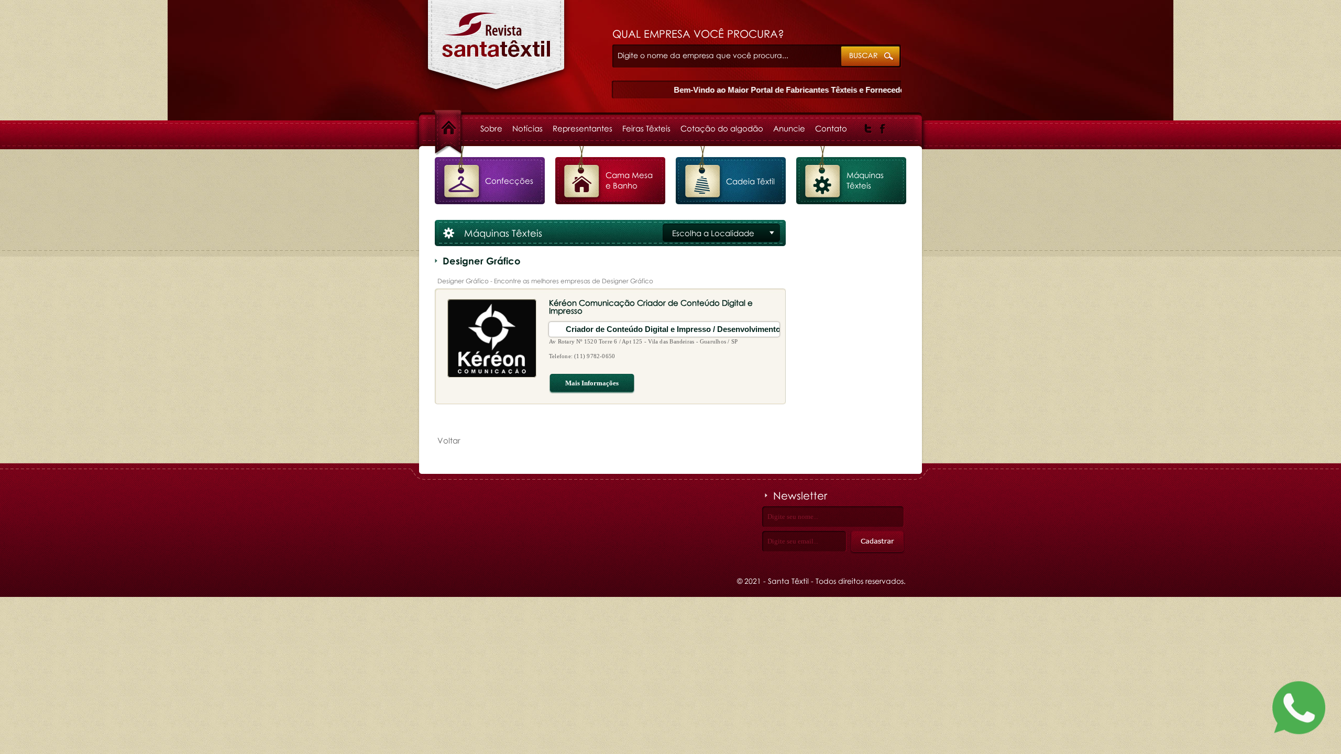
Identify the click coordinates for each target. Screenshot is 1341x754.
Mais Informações (592, 383)
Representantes (582, 128)
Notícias (527, 128)
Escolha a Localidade (713, 233)
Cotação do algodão (721, 128)
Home (457, 128)
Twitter (868, 129)
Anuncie (789, 128)
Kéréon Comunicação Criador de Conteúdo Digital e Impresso (651, 306)
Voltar (448, 440)
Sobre (491, 128)
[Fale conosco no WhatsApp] (1298, 709)
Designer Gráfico (496, 50)
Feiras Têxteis (646, 128)
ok (871, 57)
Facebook (883, 129)
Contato (831, 128)
